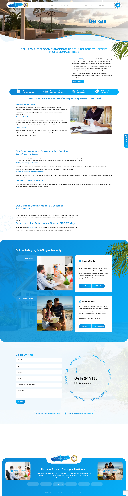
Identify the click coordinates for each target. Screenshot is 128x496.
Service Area (79, 493)
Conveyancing (63, 5)
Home (40, 5)
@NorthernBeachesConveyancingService (80, 413)
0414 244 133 (32, 228)
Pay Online (88, 5)
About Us (51, 5)
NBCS (81, 59)
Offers (77, 5)
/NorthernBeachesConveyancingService (48, 413)
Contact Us (101, 5)
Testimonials (84, 484)
